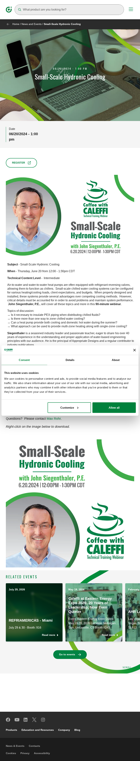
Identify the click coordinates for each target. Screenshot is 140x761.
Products (11, 729)
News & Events (15, 745)
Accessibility (42, 753)
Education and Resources (38, 729)
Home (15, 24)
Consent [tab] (24, 359)
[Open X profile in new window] (34, 720)
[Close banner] (134, 350)
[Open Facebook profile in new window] (8, 720)
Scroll (126, 667)
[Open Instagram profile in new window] (43, 720)
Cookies (11, 753)
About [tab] (116, 359)
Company (64, 729)
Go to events (67, 654)
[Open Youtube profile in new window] (17, 720)
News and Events (32, 24)
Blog (77, 729)
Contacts (34, 745)
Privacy (25, 753)
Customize (67, 407)
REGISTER (18, 162)
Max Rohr (54, 418)
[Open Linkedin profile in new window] (25, 720)
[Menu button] (131, 9)
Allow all (114, 407)
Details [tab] (70, 359)
